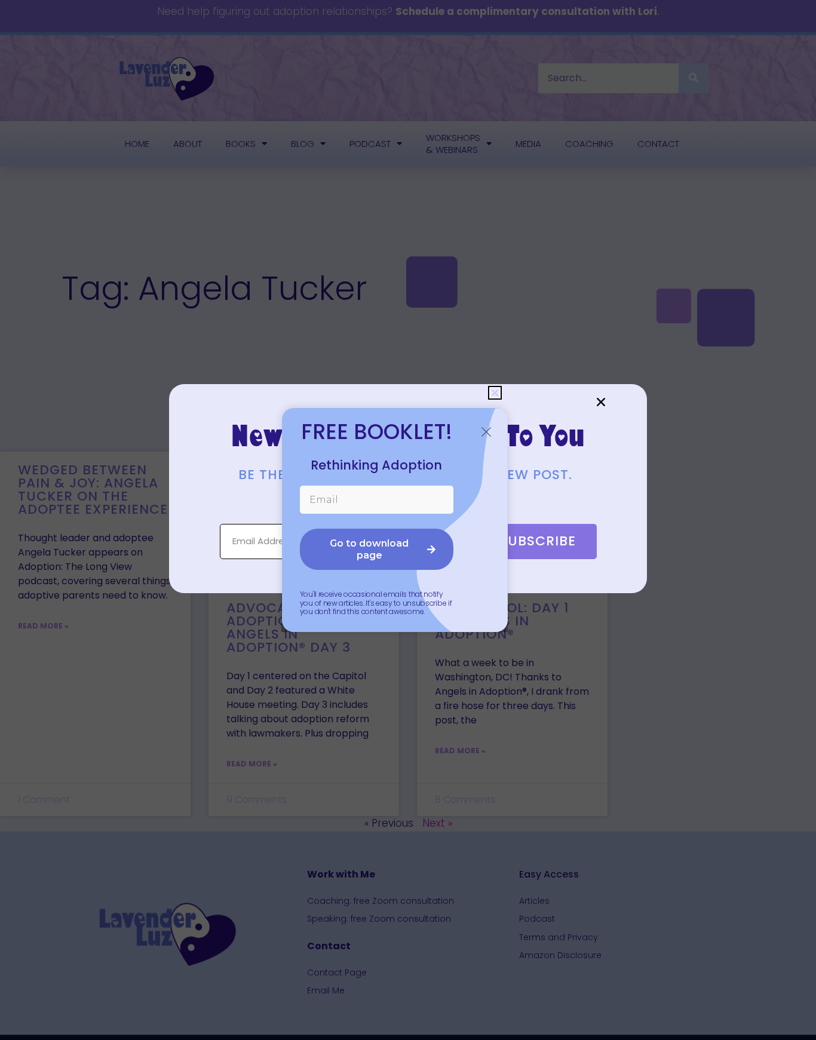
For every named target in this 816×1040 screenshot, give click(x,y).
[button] (601, 402)
